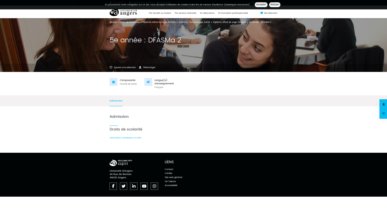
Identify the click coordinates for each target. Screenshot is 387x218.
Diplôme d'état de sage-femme (159, 22)
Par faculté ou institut (160, 13)
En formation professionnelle (233, 13)
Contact (169, 169)
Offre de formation (130, 22)
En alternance (207, 13)
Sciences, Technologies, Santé (194, 22)
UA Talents (170, 181)
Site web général (173, 177)
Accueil (113, 22)
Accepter (261, 4)
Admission (116, 101)
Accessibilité (171, 185)
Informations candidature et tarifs (125, 137)
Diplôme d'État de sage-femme (229, 22)
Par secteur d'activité (185, 13)
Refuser (275, 4)
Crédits (168, 173)
